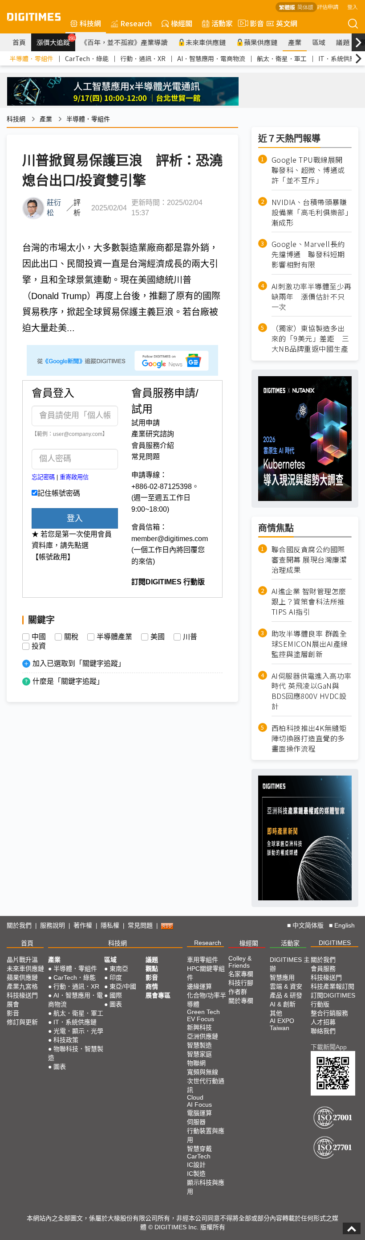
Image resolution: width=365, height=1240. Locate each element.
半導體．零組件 (31, 58)
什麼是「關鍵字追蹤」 (68, 681)
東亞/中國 (123, 986)
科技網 (90, 23)
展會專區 (158, 995)
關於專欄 (240, 1000)
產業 (294, 42)
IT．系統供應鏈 (340, 58)
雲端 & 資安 (286, 986)
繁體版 (287, 7)
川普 (190, 637)
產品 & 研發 (286, 995)
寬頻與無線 (202, 1072)
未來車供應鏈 (206, 42)
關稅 (71, 637)
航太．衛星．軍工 (282, 58)
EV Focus (200, 1018)
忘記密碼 (43, 477)
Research (136, 23)
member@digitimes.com (169, 538)
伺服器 (196, 1121)
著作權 (82, 925)
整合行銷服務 (329, 1013)
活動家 (222, 23)
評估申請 (327, 6)
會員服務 (323, 968)
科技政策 (65, 1039)
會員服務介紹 (152, 445)
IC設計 (196, 1164)
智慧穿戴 (199, 1148)
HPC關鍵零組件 (206, 973)
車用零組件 (202, 959)
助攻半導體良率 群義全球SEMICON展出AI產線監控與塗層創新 (310, 643)
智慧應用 (282, 977)
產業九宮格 (22, 986)
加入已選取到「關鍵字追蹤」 (78, 663)
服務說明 (52, 925)
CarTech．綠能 (87, 58)
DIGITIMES (335, 942)
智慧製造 (199, 1045)
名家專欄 (240, 973)
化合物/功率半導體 (206, 1000)
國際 (116, 995)
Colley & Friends (239, 962)
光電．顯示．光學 (78, 1031)
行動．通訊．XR (143, 58)
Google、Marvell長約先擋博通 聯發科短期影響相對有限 (308, 254)
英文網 (286, 23)
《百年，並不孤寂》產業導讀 (124, 42)
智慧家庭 (199, 1054)
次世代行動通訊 (205, 1085)
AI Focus (199, 1104)
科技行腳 (240, 982)
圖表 (59, 1066)
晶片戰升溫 (22, 959)
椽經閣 (181, 23)
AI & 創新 (283, 1004)
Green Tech (203, 1011)
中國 (39, 637)
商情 (152, 986)
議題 (342, 42)
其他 (276, 1013)
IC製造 (196, 1173)
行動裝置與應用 (205, 1135)
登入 (352, 6)
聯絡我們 (323, 1031)
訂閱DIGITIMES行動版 (333, 1000)
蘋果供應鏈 (260, 42)
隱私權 (110, 925)
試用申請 (145, 423)
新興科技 (199, 1027)
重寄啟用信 (74, 477)
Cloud (195, 1097)
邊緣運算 (199, 986)
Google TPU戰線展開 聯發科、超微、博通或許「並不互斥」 (311, 170)
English (344, 925)
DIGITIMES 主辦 (290, 964)
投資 (39, 646)
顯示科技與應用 (205, 1187)
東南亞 (119, 968)
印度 (116, 977)
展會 (13, 1004)
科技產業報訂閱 (332, 986)
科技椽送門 (22, 995)
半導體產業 (114, 637)
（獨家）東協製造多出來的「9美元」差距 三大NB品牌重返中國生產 (310, 338)
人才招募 (323, 1022)
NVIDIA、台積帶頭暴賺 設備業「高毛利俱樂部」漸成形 (312, 212)
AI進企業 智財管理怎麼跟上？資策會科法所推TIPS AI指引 (309, 601)
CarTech (199, 1156)
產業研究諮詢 (152, 434)
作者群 (237, 991)
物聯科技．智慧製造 (75, 1053)
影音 (253, 23)
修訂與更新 (22, 1022)
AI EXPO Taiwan (282, 1024)
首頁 (19, 42)
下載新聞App (329, 1047)
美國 (157, 637)
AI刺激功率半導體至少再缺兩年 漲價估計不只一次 (312, 296)
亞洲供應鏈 (202, 1036)
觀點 (152, 968)
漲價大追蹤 (55, 41)
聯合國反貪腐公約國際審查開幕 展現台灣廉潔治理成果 (309, 559)
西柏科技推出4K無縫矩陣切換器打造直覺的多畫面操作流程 (309, 738)
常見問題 (145, 456)
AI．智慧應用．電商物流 (211, 58)
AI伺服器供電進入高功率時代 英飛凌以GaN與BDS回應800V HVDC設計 (312, 691)
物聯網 (196, 1063)
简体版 (305, 7)
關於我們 (19, 925)
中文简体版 (308, 925)
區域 (318, 42)
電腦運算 (199, 1113)
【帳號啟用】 (53, 557)
